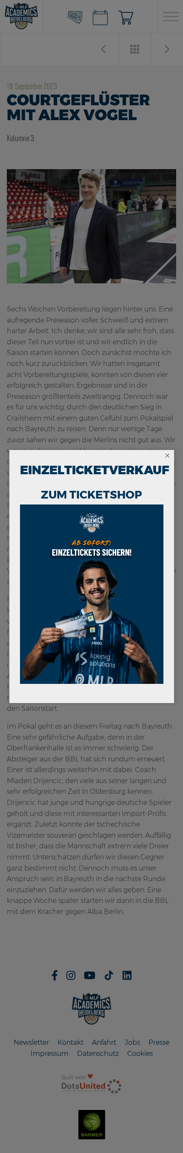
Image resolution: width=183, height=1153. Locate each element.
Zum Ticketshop (91, 495)
